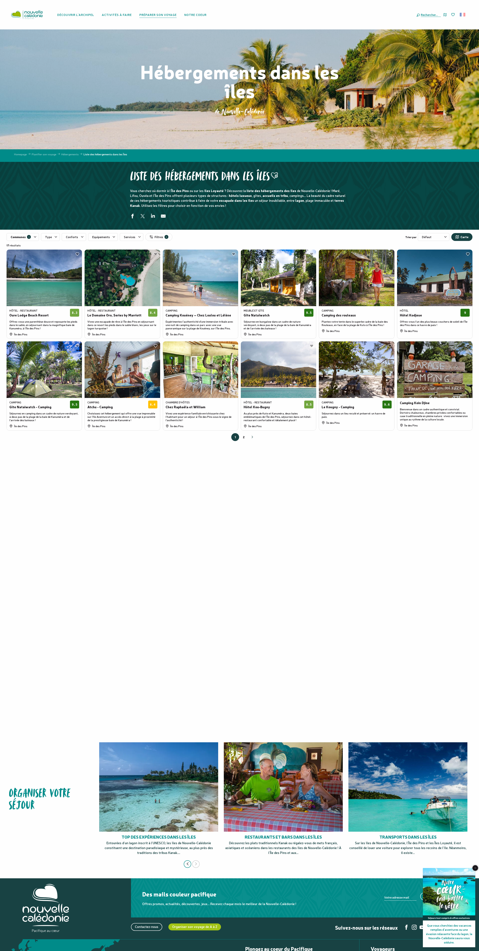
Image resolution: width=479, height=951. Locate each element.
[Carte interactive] (445, 14)
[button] (430, 15)
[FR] (463, 14)
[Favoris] (453, 15)
